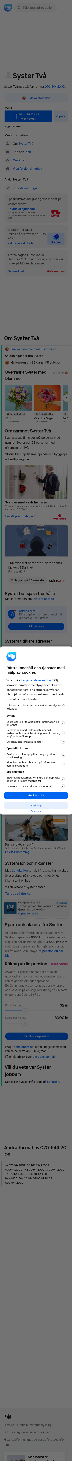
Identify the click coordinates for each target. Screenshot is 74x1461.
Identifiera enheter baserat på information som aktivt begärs (31, 764)
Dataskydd (36, 811)
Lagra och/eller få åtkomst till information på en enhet (32, 723)
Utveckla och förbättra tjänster (24, 741)
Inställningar (36, 805)
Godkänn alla (36, 795)
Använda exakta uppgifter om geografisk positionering (30, 756)
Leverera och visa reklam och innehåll (29, 786)
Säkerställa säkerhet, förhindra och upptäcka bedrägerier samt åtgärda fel (33, 779)
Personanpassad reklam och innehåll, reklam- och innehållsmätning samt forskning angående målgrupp (33, 733)
